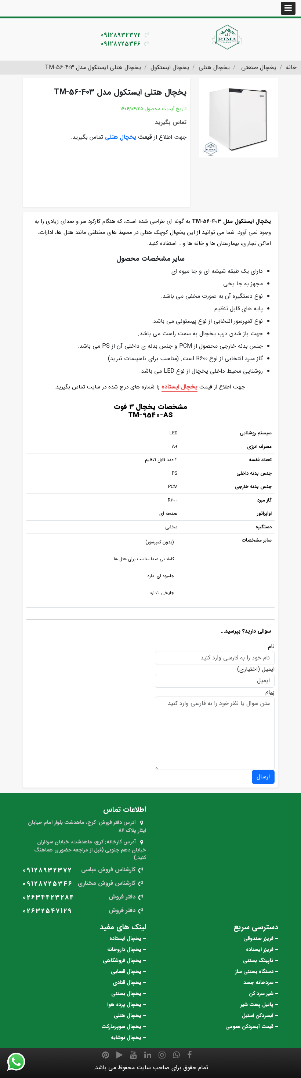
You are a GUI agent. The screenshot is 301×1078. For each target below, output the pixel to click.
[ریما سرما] (227, 37)
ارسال (263, 776)
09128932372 (121, 35)
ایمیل (268, 669)
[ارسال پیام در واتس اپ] (20, 1061)
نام (271, 646)
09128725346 (121, 43)
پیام (270, 692)
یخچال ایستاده (179, 386)
